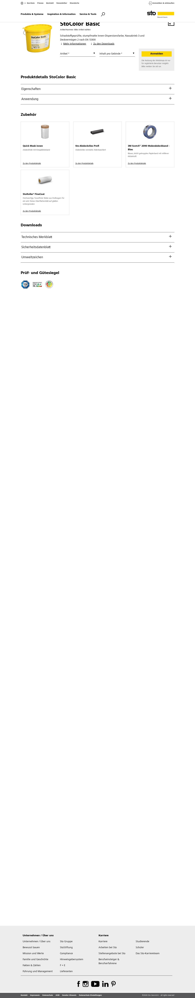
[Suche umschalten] (103, 14)
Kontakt (50, 3)
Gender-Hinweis (69, 995)
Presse (40, 3)
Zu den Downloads (103, 44)
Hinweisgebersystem (71, 959)
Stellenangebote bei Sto (112, 953)
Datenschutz (47, 995)
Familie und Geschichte (35, 959)
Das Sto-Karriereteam (147, 953)
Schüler (140, 947)
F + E (62, 965)
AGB (57, 995)
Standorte (74, 3)
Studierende (142, 941)
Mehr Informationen (74, 44)
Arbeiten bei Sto (108, 947)
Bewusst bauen (31, 947)
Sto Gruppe (66, 941)
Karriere (31, 3)
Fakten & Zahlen (32, 965)
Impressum (35, 995)
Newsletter (61, 3)
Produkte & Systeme (32, 14)
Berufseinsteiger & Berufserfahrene (109, 961)
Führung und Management (38, 971)
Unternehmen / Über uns (38, 935)
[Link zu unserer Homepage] (160, 14)
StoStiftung (66, 947)
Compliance (66, 953)
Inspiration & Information (61, 14)
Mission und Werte (33, 953)
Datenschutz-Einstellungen (90, 995)
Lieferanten (66, 971)
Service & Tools (88, 14)
